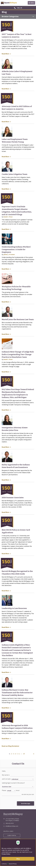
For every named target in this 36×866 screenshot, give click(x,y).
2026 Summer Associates (13, 497)
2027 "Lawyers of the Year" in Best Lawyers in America (16, 35)
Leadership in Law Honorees (14, 608)
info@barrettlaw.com (12, 826)
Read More (6, 54)
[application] (18, 852)
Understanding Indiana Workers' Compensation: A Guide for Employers (16, 249)
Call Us (19, 8)
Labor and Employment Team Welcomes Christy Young (15, 140)
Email (3, 792)
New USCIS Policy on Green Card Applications (16, 531)
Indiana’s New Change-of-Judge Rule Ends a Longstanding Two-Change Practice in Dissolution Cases (18, 354)
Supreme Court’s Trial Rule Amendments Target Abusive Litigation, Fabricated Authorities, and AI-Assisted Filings (17, 211)
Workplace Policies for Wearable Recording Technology (16, 288)
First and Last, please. (15, 773)
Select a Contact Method (12, 788)
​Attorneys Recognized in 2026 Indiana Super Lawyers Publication (17, 726)
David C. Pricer (8, 217)
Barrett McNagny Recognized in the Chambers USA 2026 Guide (17, 572)
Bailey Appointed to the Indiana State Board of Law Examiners (16, 466)
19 (24, 754)
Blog (4, 12)
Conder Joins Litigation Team (14, 174)
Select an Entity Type (16, 777)
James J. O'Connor (9, 254)
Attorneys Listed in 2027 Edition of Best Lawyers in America (17, 107)
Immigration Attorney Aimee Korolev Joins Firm (15, 429)
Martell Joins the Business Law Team (18, 319)
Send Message (25, 803)
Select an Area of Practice (8, 784)
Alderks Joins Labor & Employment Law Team (17, 72)
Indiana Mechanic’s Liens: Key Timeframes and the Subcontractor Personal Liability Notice (17, 692)
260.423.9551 (10, 823)
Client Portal (11, 835)
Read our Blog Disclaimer (10, 746)
